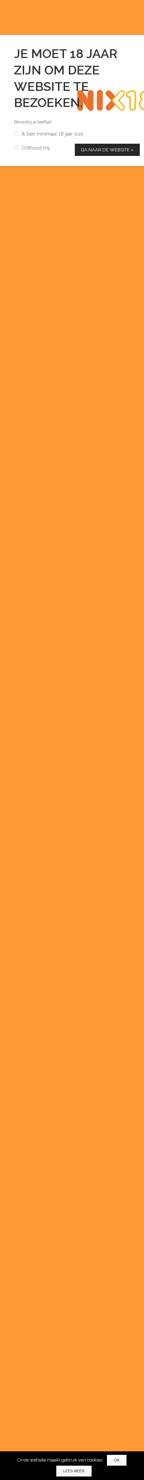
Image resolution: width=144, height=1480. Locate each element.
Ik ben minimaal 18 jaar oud (52, 134)
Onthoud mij (36, 148)
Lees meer (74, 1471)
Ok (117, 1460)
